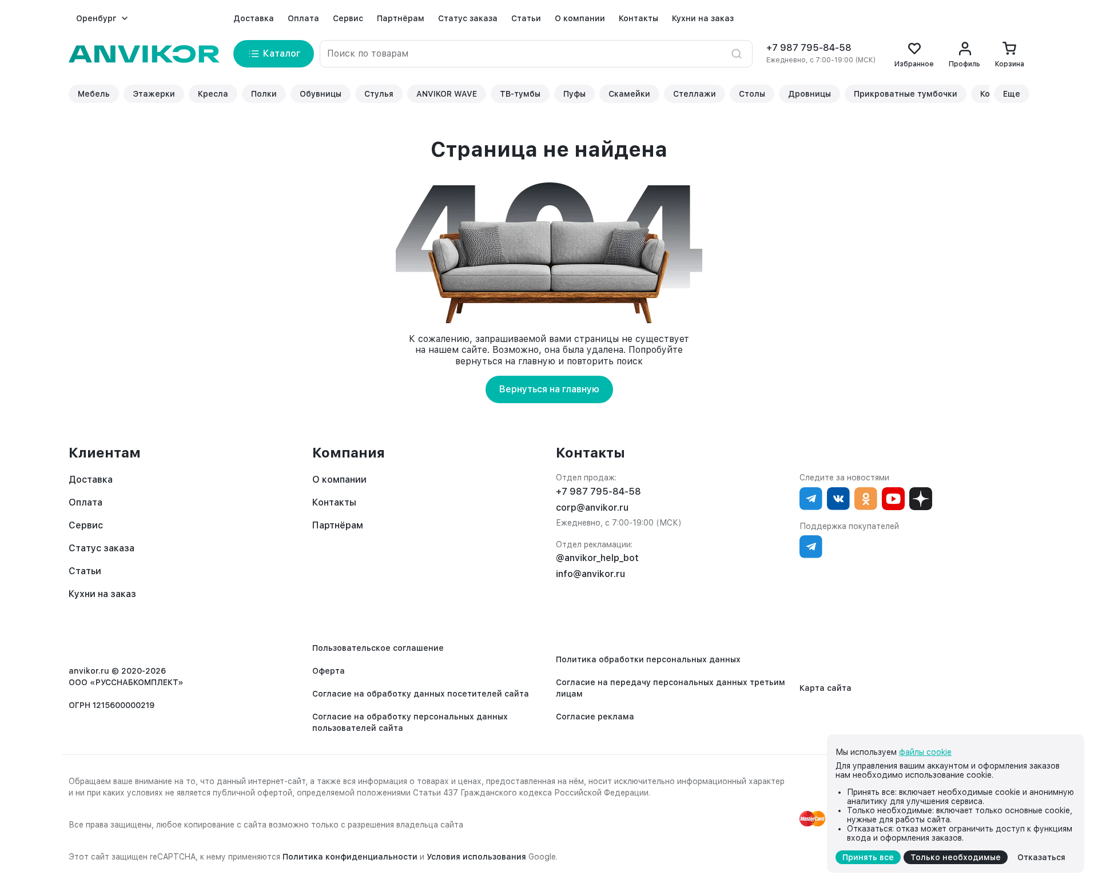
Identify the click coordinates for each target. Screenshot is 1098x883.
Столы (752, 93)
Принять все (868, 857)
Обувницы (320, 93)
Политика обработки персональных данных (648, 659)
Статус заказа (468, 18)
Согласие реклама (595, 716)
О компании (580, 18)
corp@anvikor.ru (592, 507)
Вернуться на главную (549, 389)
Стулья (378, 93)
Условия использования (476, 856)
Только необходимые (955, 857)
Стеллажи (694, 93)
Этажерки (154, 93)
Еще (1011, 93)
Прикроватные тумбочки (905, 93)
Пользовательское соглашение (378, 648)
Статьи (526, 18)
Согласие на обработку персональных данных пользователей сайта (410, 722)
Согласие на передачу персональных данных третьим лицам (670, 688)
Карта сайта (825, 688)
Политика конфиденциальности (350, 856)
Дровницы (809, 93)
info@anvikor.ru (590, 573)
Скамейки (629, 93)
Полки (264, 93)
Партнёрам (400, 18)
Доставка (253, 18)
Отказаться (1041, 857)
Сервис (348, 18)
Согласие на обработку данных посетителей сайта (420, 693)
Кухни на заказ (703, 18)
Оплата (303, 18)
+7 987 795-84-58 (809, 47)
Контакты (638, 18)
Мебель (94, 93)
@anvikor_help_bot (597, 557)
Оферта (328, 670)
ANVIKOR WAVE (446, 93)
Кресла (213, 93)
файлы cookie (925, 752)
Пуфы (574, 93)
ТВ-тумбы (520, 93)
